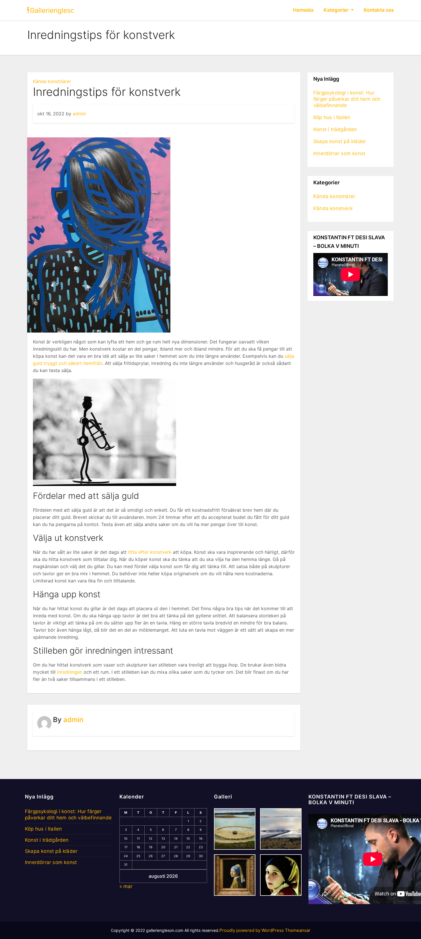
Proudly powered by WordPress (252, 930)
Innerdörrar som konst (339, 153)
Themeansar (297, 930)
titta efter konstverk (150, 552)
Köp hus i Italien (331, 117)
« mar (125, 886)
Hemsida (303, 10)
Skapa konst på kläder (339, 141)
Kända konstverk (333, 208)
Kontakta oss (379, 10)
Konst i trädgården (335, 129)
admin (79, 113)
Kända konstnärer (52, 81)
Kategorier (337, 10)
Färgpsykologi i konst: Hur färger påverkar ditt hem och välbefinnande (347, 99)
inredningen (69, 672)
